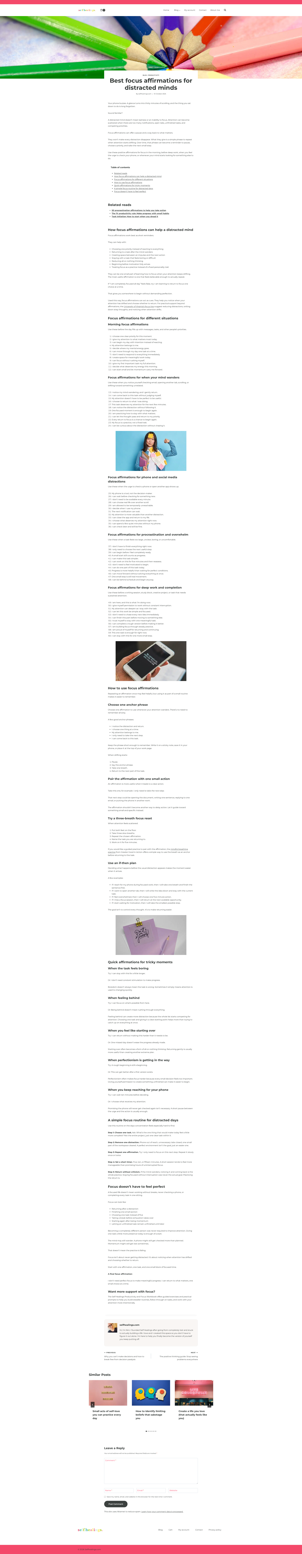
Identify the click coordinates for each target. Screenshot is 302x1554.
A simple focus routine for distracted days (133, 188)
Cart (170, 1530)
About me (215, 10)
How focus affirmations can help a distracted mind (137, 176)
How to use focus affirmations (128, 182)
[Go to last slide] (92, 1405)
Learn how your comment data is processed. (162, 1511)
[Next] (209, 1405)
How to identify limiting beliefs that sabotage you (150, 1415)
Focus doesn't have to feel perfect (130, 191)
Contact (203, 10)
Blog (145, 75)
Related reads (120, 173)
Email (140, 1490)
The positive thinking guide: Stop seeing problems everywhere (179, 1356)
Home (166, 10)
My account (189, 10)
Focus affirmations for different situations (133, 179)
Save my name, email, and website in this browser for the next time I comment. (139, 1497)
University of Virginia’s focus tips (139, 306)
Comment (110, 1460)
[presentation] (108, 1393)
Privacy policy (215, 1530)
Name (108, 1490)
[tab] (146, 1431)
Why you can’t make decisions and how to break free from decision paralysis (124, 1356)
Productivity (153, 75)
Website (173, 1490)
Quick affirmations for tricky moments (132, 185)
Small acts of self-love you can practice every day (107, 1415)
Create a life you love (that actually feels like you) (193, 1415)
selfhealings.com (144, 94)
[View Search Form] (225, 10)
